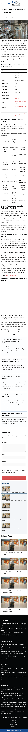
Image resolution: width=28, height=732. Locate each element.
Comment (5, 442)
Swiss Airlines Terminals (14, 16)
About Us (13, 720)
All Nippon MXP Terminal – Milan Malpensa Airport (13, 699)
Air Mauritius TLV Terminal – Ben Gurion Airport (12, 693)
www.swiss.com (18, 98)
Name (4, 454)
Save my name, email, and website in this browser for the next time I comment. (13, 471)
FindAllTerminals (5, 16)
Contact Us (13, 726)
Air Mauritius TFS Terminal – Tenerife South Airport (12, 688)
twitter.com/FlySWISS (20, 111)
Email (4, 461)
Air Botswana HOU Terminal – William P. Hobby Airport (14, 623)
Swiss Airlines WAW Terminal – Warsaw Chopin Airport (13, 492)
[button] (26, 3)
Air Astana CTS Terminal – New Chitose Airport (12, 636)
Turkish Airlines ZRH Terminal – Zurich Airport (11, 667)
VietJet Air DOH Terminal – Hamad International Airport (14, 676)
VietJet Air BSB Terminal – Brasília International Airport (13, 651)
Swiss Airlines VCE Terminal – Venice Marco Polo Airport (13, 500)
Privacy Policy (13, 724)
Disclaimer (13, 722)
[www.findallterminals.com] (14, 3)
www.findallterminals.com (11, 717)
